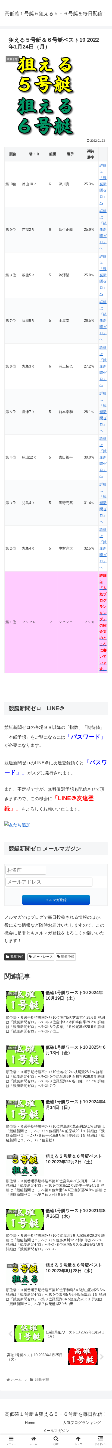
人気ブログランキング (82, 1422)
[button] (100, 831)
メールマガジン (56, 1430)
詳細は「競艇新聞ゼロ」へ (103, 184)
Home (30, 1422)
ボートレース (43, 957)
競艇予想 (16, 957)
